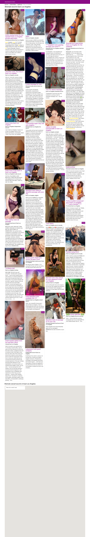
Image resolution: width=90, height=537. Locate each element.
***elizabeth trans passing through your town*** (54, 45)
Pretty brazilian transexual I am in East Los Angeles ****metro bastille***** (75, 202)
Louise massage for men (34, 84)
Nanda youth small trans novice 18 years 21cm (34, 258)
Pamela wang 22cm (72, 252)
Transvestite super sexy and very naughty (35, 124)
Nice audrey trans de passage (12, 220)
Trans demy (50, 223)
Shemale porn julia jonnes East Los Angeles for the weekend (74, 44)
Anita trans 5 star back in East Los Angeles (13, 171)
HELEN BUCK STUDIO (10, 1)
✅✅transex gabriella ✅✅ (75, 314)
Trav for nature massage (54, 89)
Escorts (6, 4)
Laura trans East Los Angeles (12, 124)
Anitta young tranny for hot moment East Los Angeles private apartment (14, 36)
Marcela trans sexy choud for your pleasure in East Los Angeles (54, 279)
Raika (27, 36)
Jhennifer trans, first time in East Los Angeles (14, 72)
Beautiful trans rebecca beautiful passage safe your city (35, 192)
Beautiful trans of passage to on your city (54, 320)
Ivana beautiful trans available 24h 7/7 (32, 297)
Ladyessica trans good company (33, 350)
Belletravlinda (70, 167)
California (19, 4)
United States (13, 4)
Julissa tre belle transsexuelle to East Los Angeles (54, 128)
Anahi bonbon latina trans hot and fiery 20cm (13, 341)
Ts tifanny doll (10, 268)
